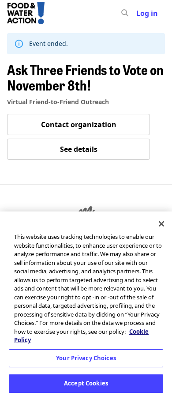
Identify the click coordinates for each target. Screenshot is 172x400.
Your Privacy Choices (86, 358)
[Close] (161, 224)
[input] (140, 13)
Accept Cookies (86, 383)
